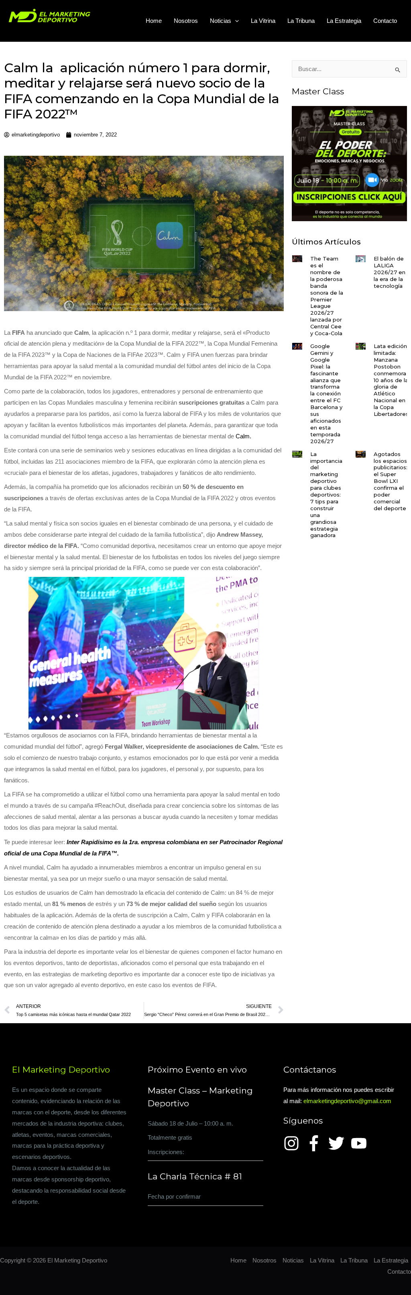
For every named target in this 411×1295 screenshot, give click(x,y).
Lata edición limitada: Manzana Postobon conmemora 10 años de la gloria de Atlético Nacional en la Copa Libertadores (391, 380)
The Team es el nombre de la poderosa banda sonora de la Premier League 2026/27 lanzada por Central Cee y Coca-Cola (326, 295)
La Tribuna (301, 20)
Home (154, 20)
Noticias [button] (220, 20)
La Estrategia (344, 20)
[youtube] (361, 1143)
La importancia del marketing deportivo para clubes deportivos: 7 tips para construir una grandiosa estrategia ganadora (326, 495)
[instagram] (293, 1143)
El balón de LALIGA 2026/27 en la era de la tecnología (389, 272)
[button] (235, 21)
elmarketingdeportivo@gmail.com (347, 1100)
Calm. (243, 436)
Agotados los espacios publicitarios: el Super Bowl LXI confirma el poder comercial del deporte (390, 481)
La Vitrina (263, 20)
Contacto (385, 20)
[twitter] (338, 1143)
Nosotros (186, 20)
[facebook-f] (316, 1143)
